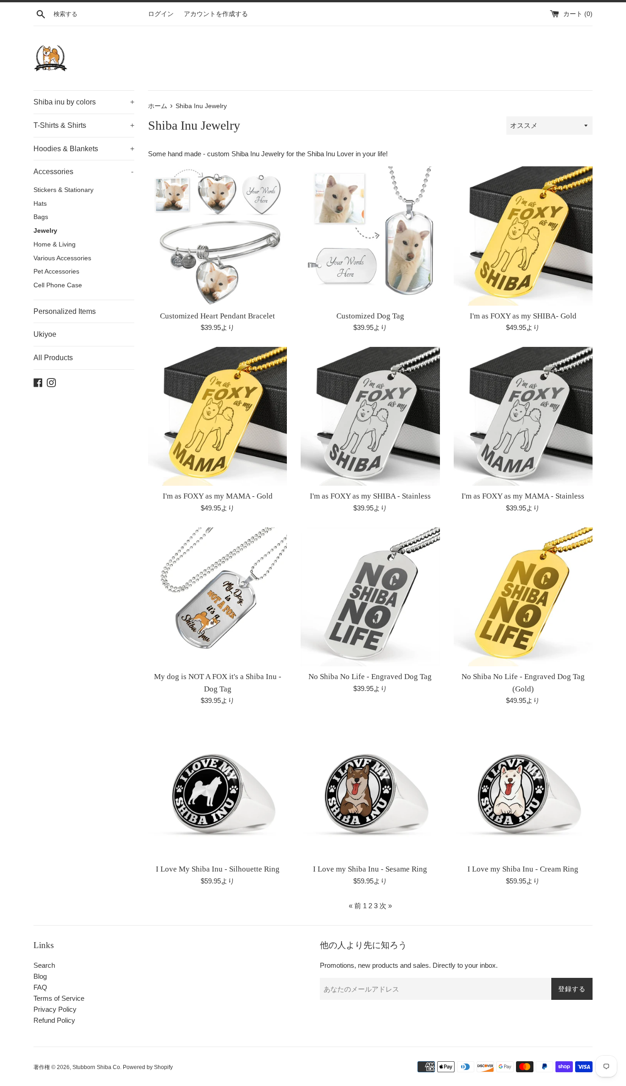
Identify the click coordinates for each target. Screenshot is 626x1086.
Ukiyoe (44, 334)
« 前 (355, 906)
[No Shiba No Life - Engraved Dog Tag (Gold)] (523, 596)
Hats (40, 203)
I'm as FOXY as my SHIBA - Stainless (370, 496)
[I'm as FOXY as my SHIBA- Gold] (523, 235)
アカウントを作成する (216, 14)
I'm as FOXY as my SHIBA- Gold (523, 316)
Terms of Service (58, 998)
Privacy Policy (55, 1009)
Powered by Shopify (148, 1067)
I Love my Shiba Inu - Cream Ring (522, 869)
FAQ (40, 987)
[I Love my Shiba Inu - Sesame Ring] (370, 789)
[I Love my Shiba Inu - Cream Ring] (523, 789)
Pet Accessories (56, 271)
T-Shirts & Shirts (83, 125)
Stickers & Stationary (63, 189)
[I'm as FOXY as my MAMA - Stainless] (523, 416)
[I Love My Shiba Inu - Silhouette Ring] (217, 789)
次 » (385, 906)
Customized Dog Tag (370, 316)
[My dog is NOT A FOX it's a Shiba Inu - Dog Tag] (217, 596)
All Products (53, 358)
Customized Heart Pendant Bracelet (217, 316)
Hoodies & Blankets (83, 149)
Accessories (83, 172)
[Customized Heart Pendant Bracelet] (217, 235)
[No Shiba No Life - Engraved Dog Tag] (370, 596)
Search (44, 965)
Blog (40, 976)
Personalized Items (64, 311)
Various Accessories (62, 258)
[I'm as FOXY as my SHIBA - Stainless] (370, 416)
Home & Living (54, 244)
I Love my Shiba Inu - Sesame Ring (370, 869)
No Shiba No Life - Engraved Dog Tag (370, 676)
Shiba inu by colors (83, 102)
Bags (40, 217)
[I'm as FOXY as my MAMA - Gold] (217, 416)
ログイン (161, 14)
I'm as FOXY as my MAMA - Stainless (522, 496)
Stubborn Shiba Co (96, 1067)
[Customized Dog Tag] (370, 235)
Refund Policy (54, 1020)
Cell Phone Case (57, 285)
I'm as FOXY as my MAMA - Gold (218, 496)
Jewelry (45, 230)
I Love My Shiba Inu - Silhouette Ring (218, 869)
